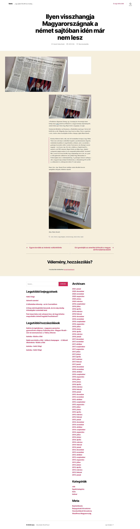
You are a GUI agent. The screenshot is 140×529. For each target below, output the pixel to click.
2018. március (77, 334)
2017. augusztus (78, 349)
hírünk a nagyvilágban (59, 237)
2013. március (77, 470)
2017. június (76, 354)
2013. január (76, 475)
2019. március (77, 311)
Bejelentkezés (77, 506)
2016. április (76, 384)
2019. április (76, 309)
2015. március (77, 414)
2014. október (77, 427)
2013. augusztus (78, 460)
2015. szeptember (78, 402)
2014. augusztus (78, 432)
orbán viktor (77, 237)
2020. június (76, 299)
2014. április (76, 440)
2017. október (77, 344)
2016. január (76, 392)
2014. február (77, 445)
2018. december (78, 316)
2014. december (78, 422)
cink (52, 237)
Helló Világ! (30, 297)
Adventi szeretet (32, 300)
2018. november (78, 319)
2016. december (78, 367)
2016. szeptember (78, 374)
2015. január (76, 420)
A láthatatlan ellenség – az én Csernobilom (41, 304)
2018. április (76, 331)
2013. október (77, 455)
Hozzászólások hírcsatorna (82, 511)
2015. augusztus (78, 404)
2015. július (76, 407)
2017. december (78, 339)
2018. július (76, 326)
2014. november (78, 425)
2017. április (76, 357)
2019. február (77, 314)
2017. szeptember (78, 347)
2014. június (76, 437)
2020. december (78, 291)
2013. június (76, 465)
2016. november (78, 369)
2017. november (78, 342)
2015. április (76, 412)
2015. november (78, 397)
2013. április (76, 467)
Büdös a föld (37, 336)
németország (69, 237)
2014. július (76, 435)
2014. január (76, 447)
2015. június (76, 409)
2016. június (76, 382)
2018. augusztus (78, 324)
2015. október (77, 399)
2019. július (76, 306)
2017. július (76, 352)
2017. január (76, 364)
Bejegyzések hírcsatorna (81, 508)
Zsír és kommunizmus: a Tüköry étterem (41, 333)
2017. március (77, 359)
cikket (57, 123)
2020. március (77, 301)
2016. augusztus (78, 377)
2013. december (78, 450)
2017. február (77, 362)
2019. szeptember (78, 304)
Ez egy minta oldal (118, 3)
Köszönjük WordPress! (43, 525)
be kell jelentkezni (69, 269)
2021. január (76, 289)
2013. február (77, 472)
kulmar (74, 494)
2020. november (78, 294)
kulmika (29, 336)
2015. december (78, 394)
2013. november (78, 452)
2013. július (76, 462)
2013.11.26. (71, 44)
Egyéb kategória (78, 489)
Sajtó (82, 237)
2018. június (76, 329)
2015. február (77, 417)
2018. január (76, 337)
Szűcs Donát (61, 44)
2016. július (76, 379)
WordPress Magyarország (81, 513)
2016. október (77, 372)
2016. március (77, 387)
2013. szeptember (78, 457)
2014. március (77, 442)
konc (11, 4)
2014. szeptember (78, 430)
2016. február (77, 389)
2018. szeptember (78, 321)
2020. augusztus (78, 296)
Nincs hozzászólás (83, 44)
